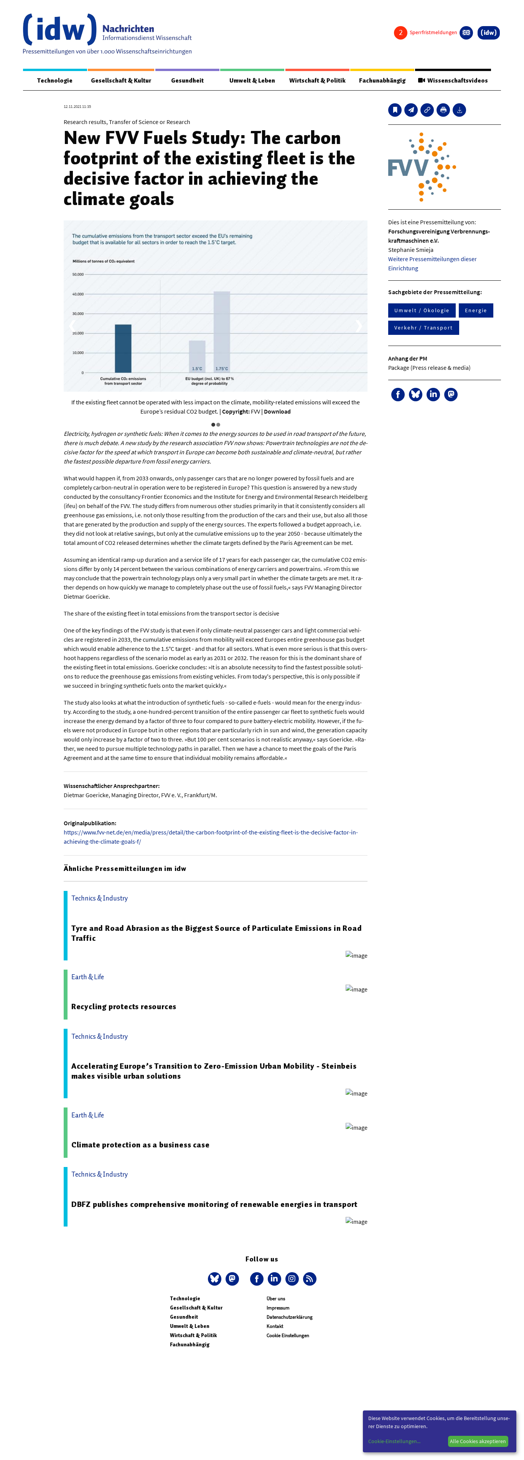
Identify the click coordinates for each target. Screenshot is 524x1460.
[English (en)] (466, 33)
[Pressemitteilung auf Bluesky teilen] (415, 394)
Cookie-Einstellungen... (394, 1441)
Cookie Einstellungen (288, 1335)
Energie (476, 310)
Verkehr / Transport (423, 327)
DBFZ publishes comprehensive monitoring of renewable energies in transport (214, 1204)
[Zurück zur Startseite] (107, 34)
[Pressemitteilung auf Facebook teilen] (398, 394)
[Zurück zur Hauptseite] (489, 33)
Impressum (278, 1307)
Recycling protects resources (123, 1006)
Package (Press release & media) (429, 367)
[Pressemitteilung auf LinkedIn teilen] (433, 394)
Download (277, 411)
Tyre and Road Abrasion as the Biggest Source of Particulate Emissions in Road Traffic (216, 933)
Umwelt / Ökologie (422, 310)
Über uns (276, 1298)
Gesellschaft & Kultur (121, 80)
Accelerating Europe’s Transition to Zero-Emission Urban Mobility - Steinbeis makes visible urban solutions (214, 1071)
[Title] (427, 110)
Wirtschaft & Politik (317, 80)
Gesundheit (187, 80)
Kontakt (275, 1326)
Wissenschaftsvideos (456, 80)
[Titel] (395, 110)
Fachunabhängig (382, 80)
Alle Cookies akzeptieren (478, 1441)
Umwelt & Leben (252, 80)
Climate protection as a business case (140, 1144)
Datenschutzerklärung (290, 1317)
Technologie (55, 80)
